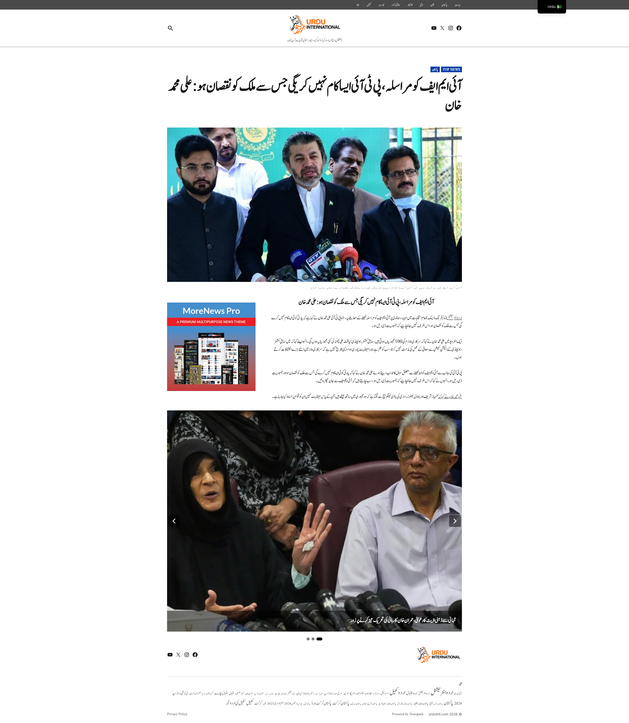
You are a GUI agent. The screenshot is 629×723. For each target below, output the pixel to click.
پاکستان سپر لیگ (355, 704)
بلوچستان (283, 694)
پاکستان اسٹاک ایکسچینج (436, 704)
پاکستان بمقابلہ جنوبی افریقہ (387, 704)
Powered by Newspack (408, 714)
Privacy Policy (177, 714)
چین (432, 4)
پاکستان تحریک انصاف (369, 704)
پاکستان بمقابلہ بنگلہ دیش (404, 704)
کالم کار (410, 4)
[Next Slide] (455, 521)
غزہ (242, 693)
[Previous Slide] (174, 521)
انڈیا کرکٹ (319, 694)
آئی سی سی (458, 693)
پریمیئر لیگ (306, 704)
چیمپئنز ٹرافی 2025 (275, 704)
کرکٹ (258, 703)
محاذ (358, 4)
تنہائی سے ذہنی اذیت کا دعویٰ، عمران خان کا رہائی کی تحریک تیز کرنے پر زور (403, 620)
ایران (299, 693)
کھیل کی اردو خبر (235, 703)
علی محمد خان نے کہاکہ (450, 396)
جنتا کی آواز (395, 4)
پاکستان (444, 4)
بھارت (277, 693)
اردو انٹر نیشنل (424, 693)
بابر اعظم (291, 693)
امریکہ (346, 693)
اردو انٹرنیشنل (454, 318)
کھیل (369, 4)
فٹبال (231, 693)
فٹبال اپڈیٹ (221, 693)
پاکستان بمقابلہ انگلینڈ (420, 704)
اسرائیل (384, 693)
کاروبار (381, 4)
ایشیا (421, 4)
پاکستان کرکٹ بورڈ (321, 703)
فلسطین (237, 694)
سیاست (458, 4)
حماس (272, 694)
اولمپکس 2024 (308, 694)
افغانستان (368, 694)
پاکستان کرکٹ (340, 703)
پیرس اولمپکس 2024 (293, 703)
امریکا (352, 693)
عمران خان (249, 693)
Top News (451, 69)
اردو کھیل (397, 692)
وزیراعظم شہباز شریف (197, 694)
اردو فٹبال (411, 693)
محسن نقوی (209, 694)
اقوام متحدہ (360, 693)
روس (267, 694)
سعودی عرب (259, 693)
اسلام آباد (376, 694)
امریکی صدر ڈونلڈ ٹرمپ (333, 694)
